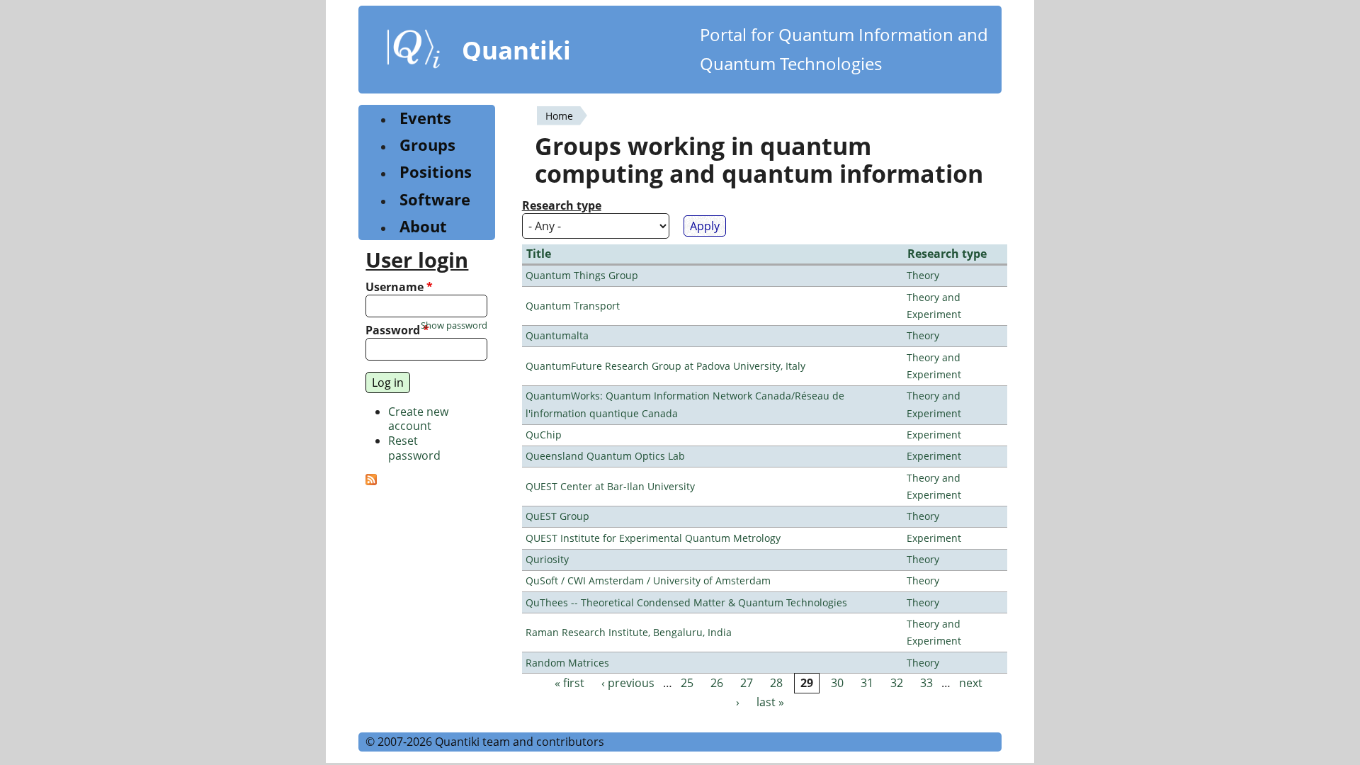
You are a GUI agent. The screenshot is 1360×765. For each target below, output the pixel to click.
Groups (427, 145)
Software (435, 199)
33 (926, 683)
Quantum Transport (573, 305)
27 (746, 683)
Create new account (418, 419)
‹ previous (627, 683)
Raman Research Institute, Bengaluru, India (629, 632)
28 (776, 683)
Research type (561, 205)
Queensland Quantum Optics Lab (605, 456)
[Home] (414, 52)
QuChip (544, 434)
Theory (923, 275)
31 (867, 683)
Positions (436, 172)
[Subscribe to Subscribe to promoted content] (371, 481)
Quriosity (547, 559)
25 (687, 683)
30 (837, 683)
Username (399, 287)
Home (559, 116)
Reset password (414, 448)
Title (538, 253)
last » (770, 702)
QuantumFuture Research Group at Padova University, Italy (665, 366)
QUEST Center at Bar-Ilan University (610, 486)
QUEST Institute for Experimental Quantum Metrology (653, 538)
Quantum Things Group (582, 275)
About (423, 226)
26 (716, 683)
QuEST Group (557, 516)
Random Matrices (567, 662)
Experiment (934, 434)
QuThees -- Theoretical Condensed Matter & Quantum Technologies (686, 602)
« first (569, 683)
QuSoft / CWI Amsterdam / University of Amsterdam (648, 580)
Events (425, 118)
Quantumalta (557, 335)
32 (896, 683)
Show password (454, 325)
